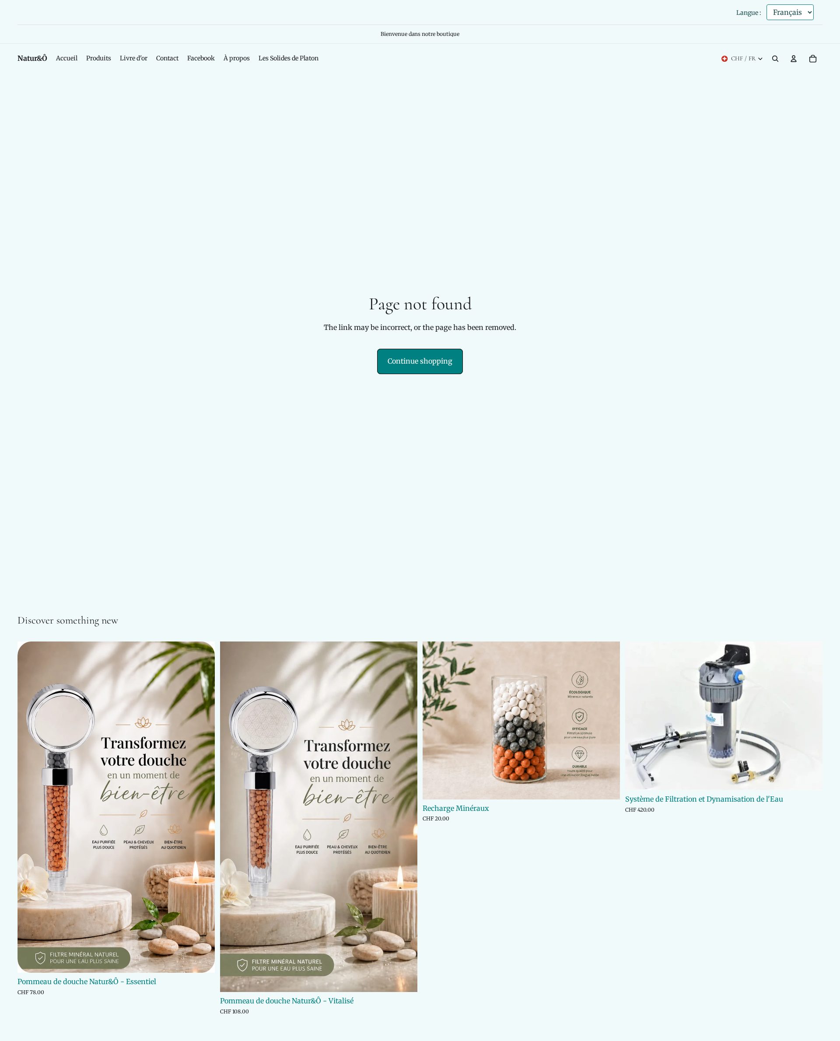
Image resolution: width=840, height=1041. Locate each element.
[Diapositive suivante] (202, 807)
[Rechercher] (775, 58)
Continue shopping (420, 361)
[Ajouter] (201, 959)
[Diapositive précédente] (31, 807)
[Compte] (793, 58)
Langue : (748, 13)
